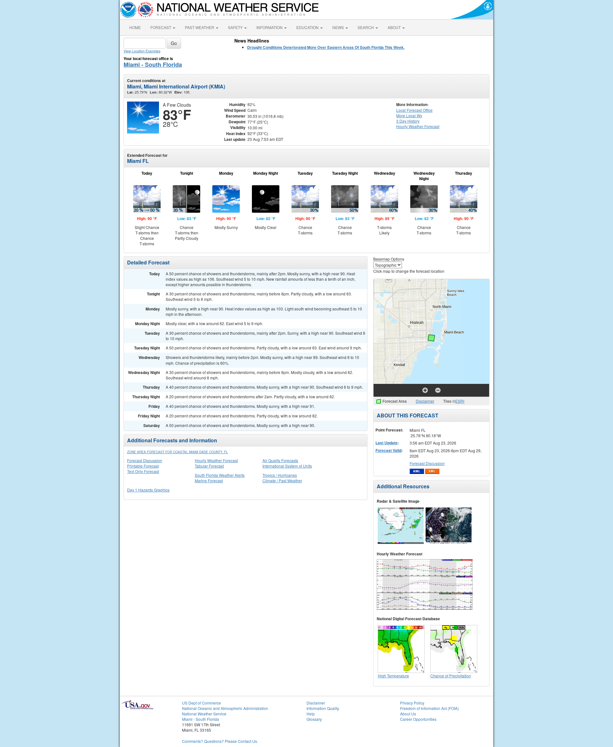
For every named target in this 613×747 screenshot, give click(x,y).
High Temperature (393, 675)
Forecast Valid (388, 450)
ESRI (459, 401)
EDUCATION (308, 27)
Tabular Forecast (209, 466)
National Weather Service (204, 713)
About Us (408, 713)
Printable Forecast (143, 466)
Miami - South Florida (153, 64)
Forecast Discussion (144, 460)
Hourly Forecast (417, 126)
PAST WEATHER (200, 27)
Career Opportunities (418, 719)
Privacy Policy (412, 702)
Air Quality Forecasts (280, 460)
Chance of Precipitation (450, 675)
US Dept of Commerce (201, 702)
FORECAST (161, 27)
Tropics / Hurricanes (279, 475)
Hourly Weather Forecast (216, 460)
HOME (135, 27)
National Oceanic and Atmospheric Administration (225, 708)
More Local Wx (409, 115)
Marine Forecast (209, 480)
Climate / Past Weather (282, 480)
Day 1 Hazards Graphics (148, 489)
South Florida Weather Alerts (220, 475)
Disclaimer (425, 401)
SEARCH (366, 27)
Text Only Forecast (143, 471)
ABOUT (395, 27)
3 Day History (408, 121)
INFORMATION (270, 27)
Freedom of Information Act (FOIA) (429, 708)
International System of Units (287, 466)
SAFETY (236, 27)
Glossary (314, 719)
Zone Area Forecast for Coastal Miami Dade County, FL (177, 452)
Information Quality (322, 708)
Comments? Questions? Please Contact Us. (220, 741)
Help (310, 713)
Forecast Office (414, 110)
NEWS (338, 27)
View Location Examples (142, 51)
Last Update (386, 443)
